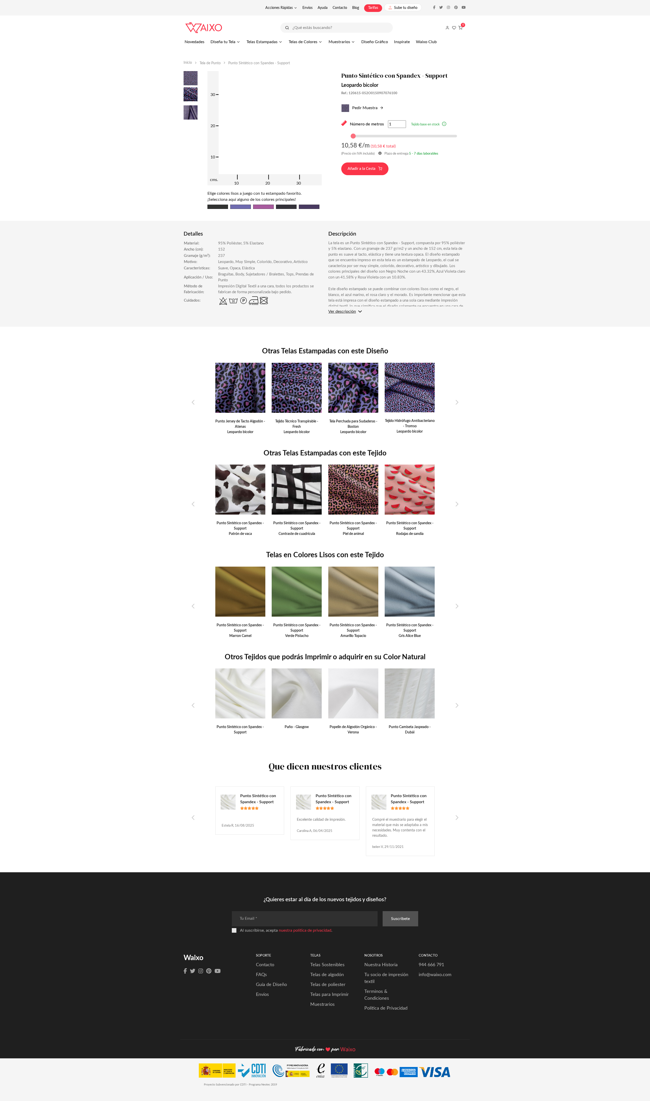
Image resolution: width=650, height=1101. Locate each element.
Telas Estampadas (262, 42)
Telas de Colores (303, 42)
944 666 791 (431, 965)
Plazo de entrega (411, 153)
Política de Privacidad (386, 1008)
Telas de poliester (328, 984)
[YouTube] (218, 971)
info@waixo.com (435, 975)
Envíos (307, 8)
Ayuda (323, 8)
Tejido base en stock (425, 124)
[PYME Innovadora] (293, 1072)
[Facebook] (185, 971)
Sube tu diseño (405, 8)
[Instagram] (200, 971)
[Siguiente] (456, 402)
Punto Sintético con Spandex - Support (258, 799)
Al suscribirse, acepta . (286, 930)
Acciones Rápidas (279, 8)
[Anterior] (193, 402)
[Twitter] (192, 971)
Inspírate (402, 42)
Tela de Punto (210, 63)
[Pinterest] (209, 971)
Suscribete (400, 919)
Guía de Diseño (271, 984)
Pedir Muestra (364, 108)
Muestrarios (339, 42)
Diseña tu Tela (222, 42)
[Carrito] (460, 28)
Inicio (188, 62)
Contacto (340, 8)
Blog (355, 8)
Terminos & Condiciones (376, 995)
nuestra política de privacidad (305, 930)
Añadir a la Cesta (362, 169)
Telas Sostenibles (327, 965)
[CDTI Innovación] (235, 1072)
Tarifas (373, 8)
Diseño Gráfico (374, 42)
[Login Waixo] (447, 28)
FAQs (261, 975)
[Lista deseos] (454, 28)
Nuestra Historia (381, 965)
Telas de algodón (327, 975)
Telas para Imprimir (329, 994)
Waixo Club (426, 42)
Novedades (194, 42)
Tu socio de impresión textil (386, 978)
